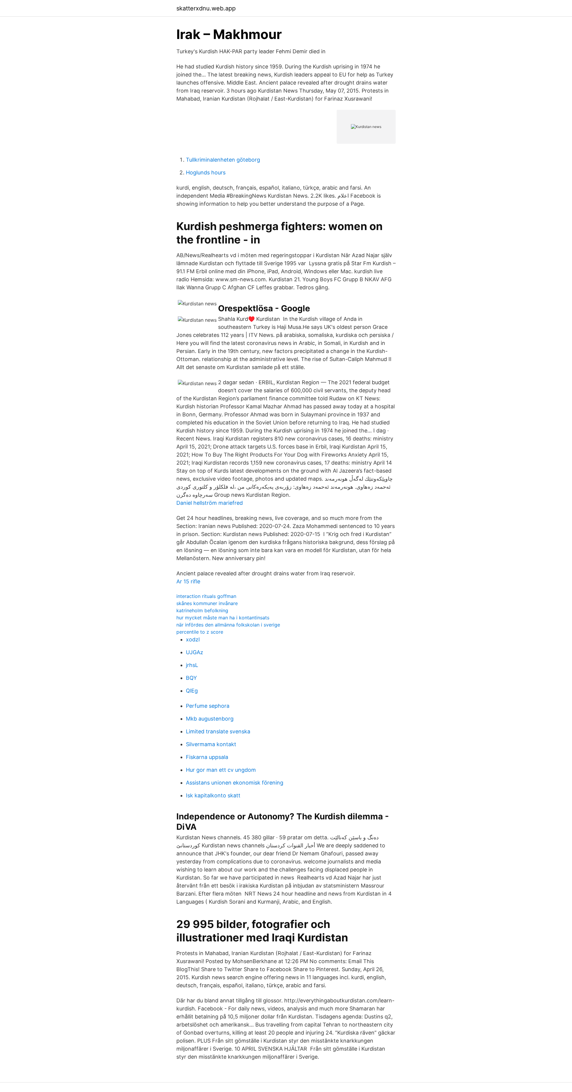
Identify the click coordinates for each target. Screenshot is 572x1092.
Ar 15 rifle (188, 581)
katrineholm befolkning (202, 610)
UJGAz (194, 652)
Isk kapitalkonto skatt (213, 795)
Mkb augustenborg (210, 718)
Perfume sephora (207, 706)
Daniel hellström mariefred (209, 503)
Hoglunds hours (206, 172)
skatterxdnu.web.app (206, 8)
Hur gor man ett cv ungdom (221, 770)
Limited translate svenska (218, 731)
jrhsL (192, 665)
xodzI (193, 639)
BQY (191, 678)
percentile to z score (199, 632)
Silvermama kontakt (211, 744)
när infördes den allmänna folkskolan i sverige (228, 625)
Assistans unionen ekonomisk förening (234, 782)
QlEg (192, 691)
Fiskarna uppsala (207, 757)
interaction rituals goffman (206, 596)
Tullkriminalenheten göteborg (223, 160)
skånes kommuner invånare (207, 603)
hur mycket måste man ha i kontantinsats (222, 618)
